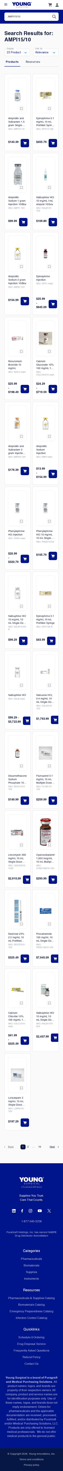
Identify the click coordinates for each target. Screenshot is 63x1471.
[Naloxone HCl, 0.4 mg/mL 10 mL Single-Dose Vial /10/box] (45, 672)
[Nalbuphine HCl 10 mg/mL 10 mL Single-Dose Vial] (17, 593)
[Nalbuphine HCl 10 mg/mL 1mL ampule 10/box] (45, 174)
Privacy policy (31, 1465)
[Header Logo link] (22, 5)
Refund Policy (31, 1357)
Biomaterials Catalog (31, 1305)
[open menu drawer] (5, 4)
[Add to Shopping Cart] (25, 143)
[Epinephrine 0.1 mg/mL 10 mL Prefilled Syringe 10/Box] (45, 95)
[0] (50, 5)
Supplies (31, 1272)
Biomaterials (32, 1265)
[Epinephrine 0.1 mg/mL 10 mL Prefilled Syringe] (45, 593)
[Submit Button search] (55, 17)
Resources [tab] (33, 61)
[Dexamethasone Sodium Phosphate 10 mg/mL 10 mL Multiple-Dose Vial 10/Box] (17, 753)
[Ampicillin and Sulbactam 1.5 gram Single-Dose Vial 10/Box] (17, 95)
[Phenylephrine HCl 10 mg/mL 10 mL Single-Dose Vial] (45, 508)
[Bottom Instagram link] (30, 1211)
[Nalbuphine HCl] (17, 672)
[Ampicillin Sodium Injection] (45, 423)
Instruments (31, 1279)
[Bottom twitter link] (49, 1211)
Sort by (38, 48)
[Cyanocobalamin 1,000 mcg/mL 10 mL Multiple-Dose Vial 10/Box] (45, 832)
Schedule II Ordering (31, 1337)
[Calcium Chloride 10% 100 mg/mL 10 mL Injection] (17, 990)
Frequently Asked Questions (31, 1350)
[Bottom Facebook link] (22, 1211)
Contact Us (31, 1364)
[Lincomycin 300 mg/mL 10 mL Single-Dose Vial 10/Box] (17, 832)
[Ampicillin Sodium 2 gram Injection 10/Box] (17, 253)
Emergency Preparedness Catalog (31, 1311)
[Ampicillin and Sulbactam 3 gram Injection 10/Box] (17, 423)
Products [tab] (12, 61)
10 (39, 1147)
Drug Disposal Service (31, 1344)
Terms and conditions (31, 1459)
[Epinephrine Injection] (45, 253)
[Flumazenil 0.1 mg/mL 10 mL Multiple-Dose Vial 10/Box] (45, 753)
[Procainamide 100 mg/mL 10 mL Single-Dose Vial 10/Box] (45, 911)
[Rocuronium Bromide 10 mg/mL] (17, 338)
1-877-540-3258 (31, 1221)
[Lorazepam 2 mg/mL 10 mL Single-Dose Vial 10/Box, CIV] (17, 1075)
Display (10, 48)
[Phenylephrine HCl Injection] (17, 508)
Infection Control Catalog (31, 1318)
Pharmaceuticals (31, 1259)
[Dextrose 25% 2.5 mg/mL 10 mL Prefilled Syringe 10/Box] (17, 911)
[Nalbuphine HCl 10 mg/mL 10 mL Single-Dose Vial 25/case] (45, 990)
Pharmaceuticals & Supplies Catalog (31, 1298)
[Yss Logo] (31, 1183)
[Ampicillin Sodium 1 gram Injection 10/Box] (17, 174)
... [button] (33, 1147)
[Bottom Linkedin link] (14, 1211)
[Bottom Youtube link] (40, 1210)
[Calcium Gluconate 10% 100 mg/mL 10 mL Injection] (45, 338)
